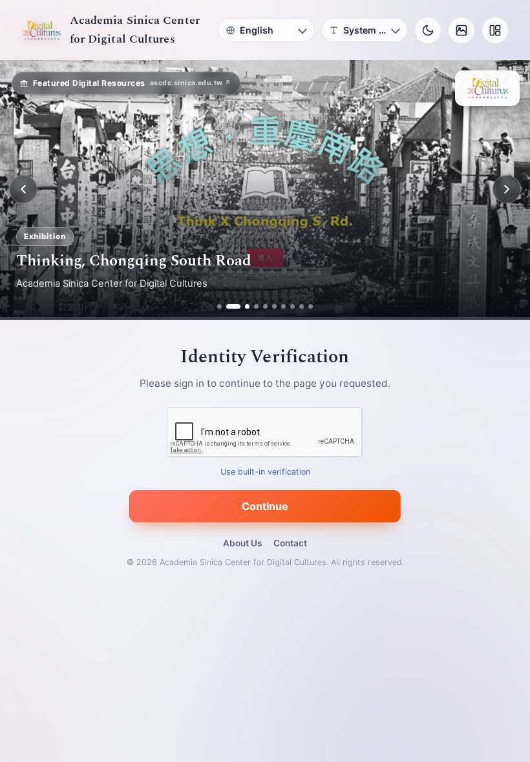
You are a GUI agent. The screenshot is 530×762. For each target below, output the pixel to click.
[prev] (23, 189)
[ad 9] (301, 306)
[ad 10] (310, 306)
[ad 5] (265, 306)
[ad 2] (228, 306)
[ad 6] (274, 306)
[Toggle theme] (427, 30)
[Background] (461, 30)
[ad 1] (219, 306)
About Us (242, 543)
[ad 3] (242, 306)
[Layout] (495, 30)
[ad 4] (256, 306)
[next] (507, 189)
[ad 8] (292, 306)
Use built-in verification (265, 472)
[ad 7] (283, 306)
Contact (290, 543)
